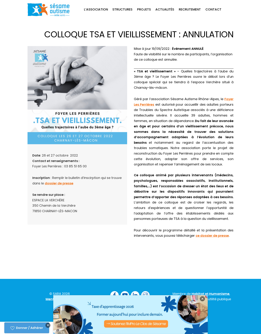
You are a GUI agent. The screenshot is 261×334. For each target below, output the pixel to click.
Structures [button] (122, 9)
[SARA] (49, 13)
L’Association (96, 9)
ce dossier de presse (212, 235)
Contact (213, 9)
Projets (144, 9)
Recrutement (190, 9)
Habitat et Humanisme (210, 293)
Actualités (164, 9)
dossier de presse (59, 183)
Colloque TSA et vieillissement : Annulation (138, 34)
